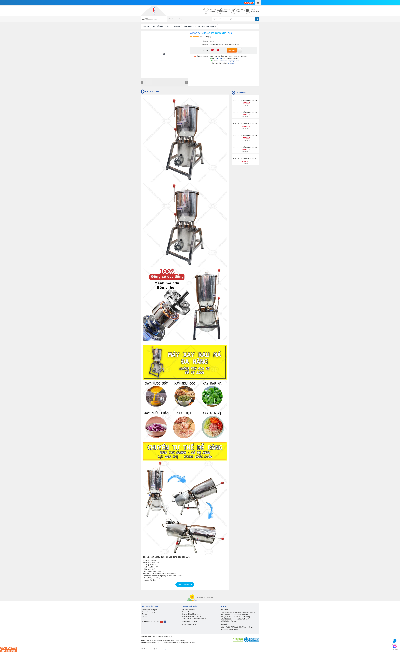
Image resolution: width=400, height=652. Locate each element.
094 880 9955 (238, 617)
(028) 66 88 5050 (226, 619)
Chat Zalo (394, 643)
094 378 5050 (238, 619)
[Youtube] (161, 622)
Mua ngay (231, 50)
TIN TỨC (171, 19)
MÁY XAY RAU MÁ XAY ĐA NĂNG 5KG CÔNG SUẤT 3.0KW (251, 124)
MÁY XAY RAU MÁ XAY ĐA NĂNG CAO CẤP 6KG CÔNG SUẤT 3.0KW (254, 159)
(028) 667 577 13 (226, 617)
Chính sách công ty (148, 612)
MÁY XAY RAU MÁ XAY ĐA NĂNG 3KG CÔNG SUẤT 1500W (251, 100)
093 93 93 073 (238, 614)
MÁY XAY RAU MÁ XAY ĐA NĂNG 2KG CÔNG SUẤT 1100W (251, 112)
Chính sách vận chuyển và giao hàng (194, 618)
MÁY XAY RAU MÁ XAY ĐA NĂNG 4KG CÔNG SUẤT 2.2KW (251, 147)
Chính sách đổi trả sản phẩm (191, 612)
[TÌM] (257, 19)
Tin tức (144, 614)
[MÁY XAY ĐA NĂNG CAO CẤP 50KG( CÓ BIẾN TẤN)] (149, 82)
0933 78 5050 (225, 621)
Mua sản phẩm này (185, 584)
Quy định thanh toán (188, 610)
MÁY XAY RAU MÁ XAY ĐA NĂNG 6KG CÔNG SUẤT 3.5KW (251, 135)
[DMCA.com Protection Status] (238, 639)
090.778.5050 (191, 624)
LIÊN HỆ (179, 19)
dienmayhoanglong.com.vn (230, 61)
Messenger (394, 649)
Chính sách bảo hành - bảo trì (191, 614)
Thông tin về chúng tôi (149, 610)
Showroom (231, 63)
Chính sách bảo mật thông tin (191, 616)
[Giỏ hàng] (258, 2)
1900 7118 (218, 58)
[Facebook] (165, 622)
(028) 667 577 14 (226, 614)
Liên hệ (144, 616)
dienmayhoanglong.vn (163, 649)
